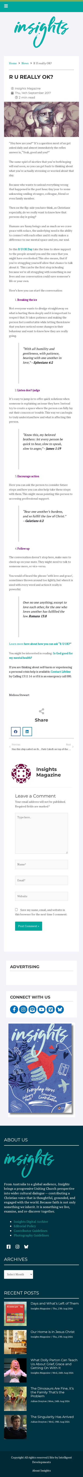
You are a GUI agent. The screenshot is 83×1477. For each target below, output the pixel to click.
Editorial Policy (25, 1226)
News (25, 63)
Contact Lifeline (61, 671)
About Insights (41, 1470)
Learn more (39, 644)
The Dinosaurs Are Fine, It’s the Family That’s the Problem (52, 1392)
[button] (16, 731)
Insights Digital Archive (31, 1221)
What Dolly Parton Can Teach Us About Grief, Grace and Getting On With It (54, 1364)
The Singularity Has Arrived (52, 1417)
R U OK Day (25, 249)
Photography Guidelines (31, 1235)
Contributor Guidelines (30, 1230)
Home (13, 63)
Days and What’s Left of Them (55, 1303)
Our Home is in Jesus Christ (53, 1332)
